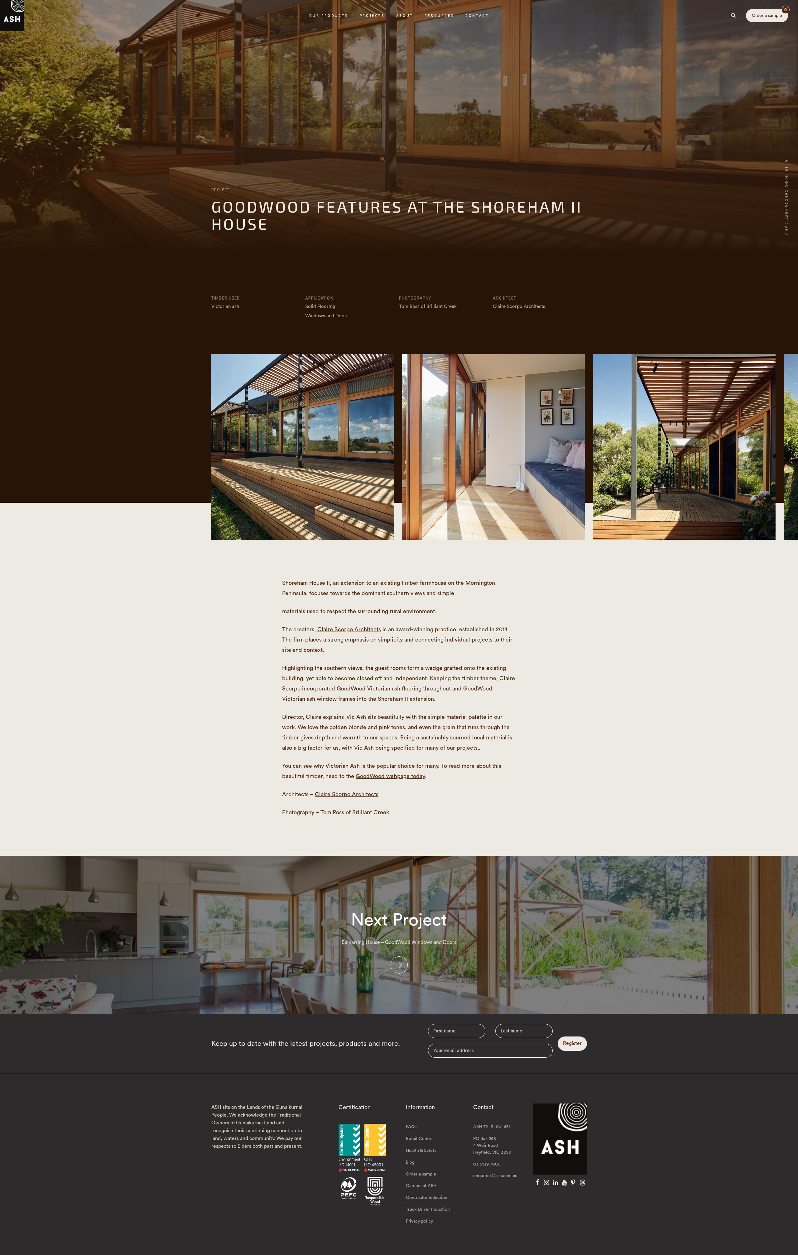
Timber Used (225, 298)
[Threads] (582, 1183)
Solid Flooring (320, 306)
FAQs (411, 1127)
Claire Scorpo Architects (349, 629)
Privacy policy (419, 1221)
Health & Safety (421, 1150)
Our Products (329, 15)
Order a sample (769, 13)
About (404, 15)
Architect (504, 298)
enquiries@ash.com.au (495, 1176)
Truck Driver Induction (428, 1209)
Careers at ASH (421, 1186)
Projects (372, 15)
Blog (410, 1162)
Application (319, 298)
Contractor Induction (426, 1197)
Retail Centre (419, 1139)
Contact (477, 15)
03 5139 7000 (487, 1164)
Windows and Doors (327, 316)
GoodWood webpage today (390, 776)
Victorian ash (225, 306)
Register (572, 1043)
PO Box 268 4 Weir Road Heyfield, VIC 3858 (492, 1146)
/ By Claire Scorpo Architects (786, 197)
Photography (415, 298)
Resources (439, 15)
